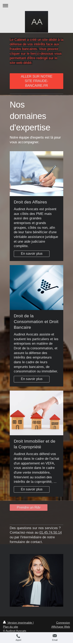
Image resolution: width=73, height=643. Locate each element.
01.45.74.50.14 (50, 532)
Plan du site (10, 626)
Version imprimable (20, 622)
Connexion (63, 622)
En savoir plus (32, 253)
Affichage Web (60, 626)
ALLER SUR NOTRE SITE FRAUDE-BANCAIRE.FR (36, 81)
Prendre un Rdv (29, 507)
